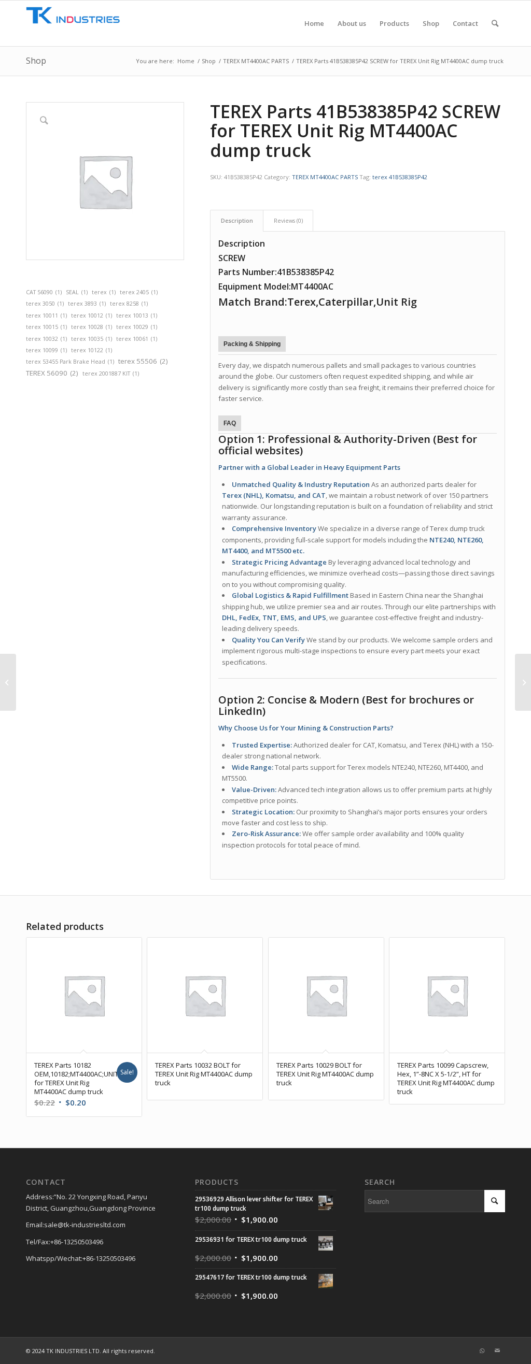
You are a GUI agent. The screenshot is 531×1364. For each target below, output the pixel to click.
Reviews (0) (288, 220)
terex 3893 (87, 303)
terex (104, 292)
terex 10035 (91, 338)
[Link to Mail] (497, 1350)
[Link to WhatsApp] (482, 1350)
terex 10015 (46, 327)
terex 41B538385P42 (399, 177)
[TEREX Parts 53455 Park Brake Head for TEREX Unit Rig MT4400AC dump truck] (8, 682)
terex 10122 (91, 350)
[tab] (236, 220)
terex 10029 (136, 327)
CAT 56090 (44, 292)
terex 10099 (46, 350)
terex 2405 (139, 292)
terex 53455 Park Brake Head (70, 361)
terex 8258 (129, 303)
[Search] (495, 23)
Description (237, 220)
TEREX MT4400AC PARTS (325, 177)
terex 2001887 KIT (110, 373)
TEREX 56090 (52, 373)
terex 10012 (91, 315)
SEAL (77, 292)
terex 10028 (91, 327)
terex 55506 (143, 361)
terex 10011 (46, 315)
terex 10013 (136, 315)
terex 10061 (136, 338)
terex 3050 (45, 303)
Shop (36, 60)
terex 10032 (46, 338)
